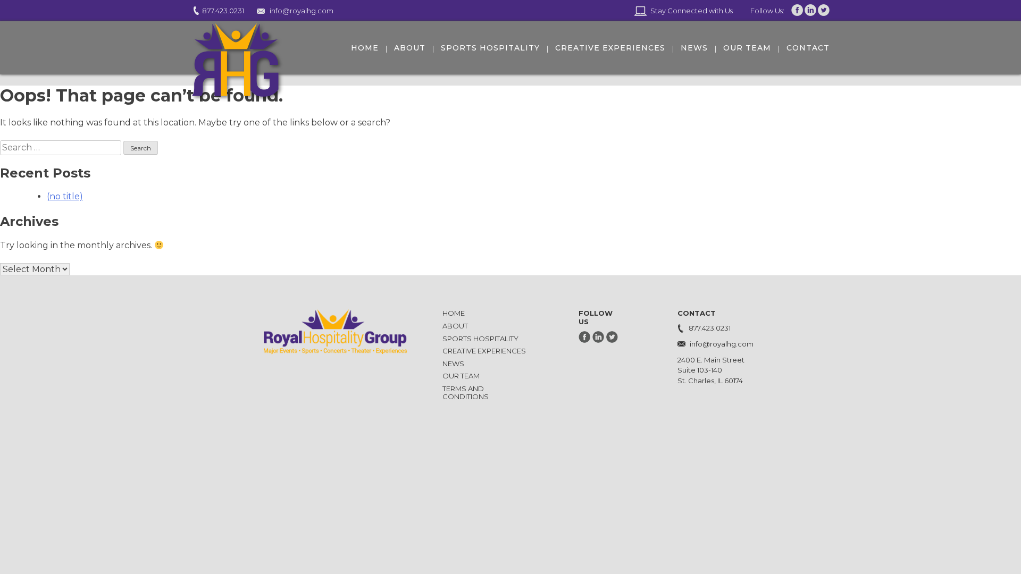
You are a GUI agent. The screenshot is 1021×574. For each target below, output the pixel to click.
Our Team (747, 48)
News (694, 48)
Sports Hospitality (490, 48)
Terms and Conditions (465, 392)
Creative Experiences (610, 48)
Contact (808, 48)
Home (365, 48)
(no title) (65, 196)
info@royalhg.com (301, 10)
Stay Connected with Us (691, 10)
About (409, 48)
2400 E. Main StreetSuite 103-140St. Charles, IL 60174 (710, 370)
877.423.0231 (223, 10)
